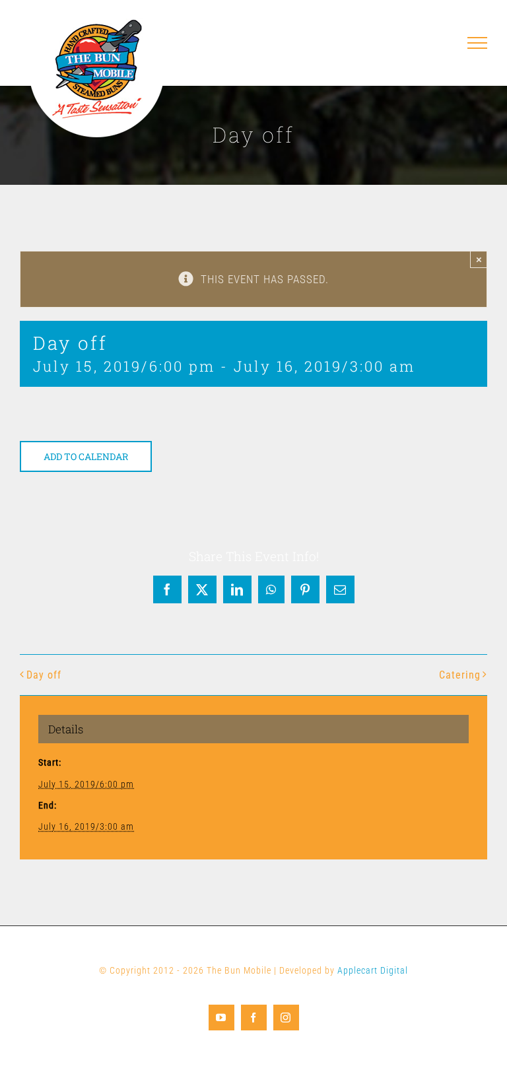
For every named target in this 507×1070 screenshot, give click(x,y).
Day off (43, 675)
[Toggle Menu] (477, 43)
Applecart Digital (372, 970)
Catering (460, 675)
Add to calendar (86, 456)
